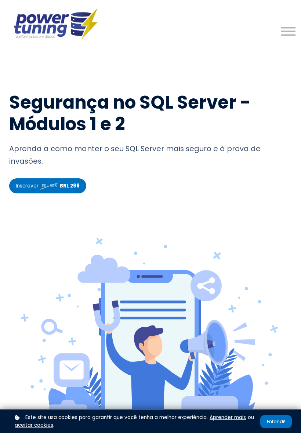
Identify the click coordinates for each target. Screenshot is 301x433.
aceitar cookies (34, 425)
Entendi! (276, 421)
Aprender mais (228, 417)
